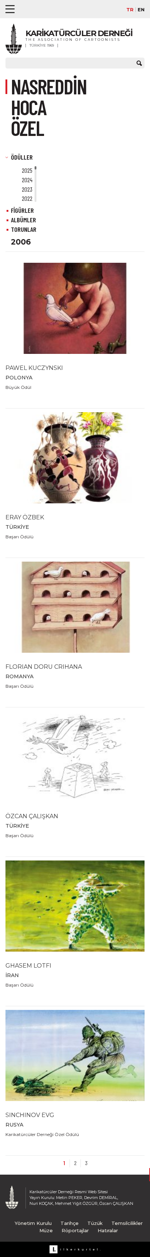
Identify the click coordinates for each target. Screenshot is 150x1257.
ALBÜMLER (23, 220)
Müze (46, 1230)
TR (130, 9)
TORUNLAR (23, 229)
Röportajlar (75, 1230)
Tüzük (95, 1223)
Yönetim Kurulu (33, 1223)
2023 (27, 189)
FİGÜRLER (22, 210)
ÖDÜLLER (22, 157)
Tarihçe (69, 1223)
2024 (27, 180)
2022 (27, 198)
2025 (27, 170)
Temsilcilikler (127, 1223)
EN (141, 9)
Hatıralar (108, 1230)
